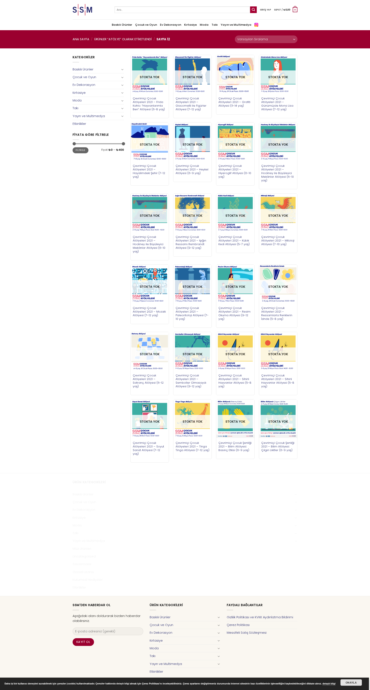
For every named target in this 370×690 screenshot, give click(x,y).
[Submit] (253, 9)
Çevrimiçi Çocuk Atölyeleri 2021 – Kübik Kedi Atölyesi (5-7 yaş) (234, 240)
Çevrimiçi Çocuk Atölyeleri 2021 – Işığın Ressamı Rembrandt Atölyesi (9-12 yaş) (191, 242)
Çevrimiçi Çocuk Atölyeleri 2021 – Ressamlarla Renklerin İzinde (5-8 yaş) (276, 313)
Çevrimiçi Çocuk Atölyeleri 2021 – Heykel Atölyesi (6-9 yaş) (192, 169)
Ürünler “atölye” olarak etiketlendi (123, 39)
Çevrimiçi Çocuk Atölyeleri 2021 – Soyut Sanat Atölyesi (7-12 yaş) (148, 448)
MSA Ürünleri (82, 549)
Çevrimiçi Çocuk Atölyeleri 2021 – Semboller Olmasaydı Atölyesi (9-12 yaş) (191, 381)
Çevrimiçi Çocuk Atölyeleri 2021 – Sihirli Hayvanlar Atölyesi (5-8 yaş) (234, 381)
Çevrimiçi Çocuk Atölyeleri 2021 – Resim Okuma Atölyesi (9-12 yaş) (234, 313)
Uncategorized (84, 556)
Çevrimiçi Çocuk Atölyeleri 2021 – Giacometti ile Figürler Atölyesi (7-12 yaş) (191, 104)
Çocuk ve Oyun (146, 25)
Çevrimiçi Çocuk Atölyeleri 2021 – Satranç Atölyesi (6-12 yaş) (148, 381)
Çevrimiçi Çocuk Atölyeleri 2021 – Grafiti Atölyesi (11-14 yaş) (234, 102)
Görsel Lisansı (83, 572)
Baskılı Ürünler (122, 25)
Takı (215, 25)
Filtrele (80, 150)
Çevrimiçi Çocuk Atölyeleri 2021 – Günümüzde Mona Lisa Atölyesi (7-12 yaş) (277, 104)
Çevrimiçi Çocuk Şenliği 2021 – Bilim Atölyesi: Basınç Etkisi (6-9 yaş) (235, 446)
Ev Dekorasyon (170, 25)
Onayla (351, 682)
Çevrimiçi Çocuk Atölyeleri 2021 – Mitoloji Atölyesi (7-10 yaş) (277, 240)
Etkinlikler (79, 124)
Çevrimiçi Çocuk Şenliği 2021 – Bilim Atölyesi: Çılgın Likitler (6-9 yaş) (277, 446)
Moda (204, 25)
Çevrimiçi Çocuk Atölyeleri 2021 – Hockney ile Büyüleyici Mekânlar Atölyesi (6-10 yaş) (277, 173)
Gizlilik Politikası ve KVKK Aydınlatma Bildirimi (260, 617)
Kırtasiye (190, 25)
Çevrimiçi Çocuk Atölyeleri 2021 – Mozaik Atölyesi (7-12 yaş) (149, 311)
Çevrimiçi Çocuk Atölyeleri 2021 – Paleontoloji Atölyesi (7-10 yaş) (192, 313)
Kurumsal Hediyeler (88, 580)
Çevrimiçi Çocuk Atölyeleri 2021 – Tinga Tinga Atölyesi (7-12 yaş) (192, 446)
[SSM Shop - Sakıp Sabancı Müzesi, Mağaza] (90, 9)
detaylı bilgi (329, 683)
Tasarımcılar (82, 564)
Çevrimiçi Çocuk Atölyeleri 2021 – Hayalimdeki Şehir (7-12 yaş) (149, 171)
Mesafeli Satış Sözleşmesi (247, 632)
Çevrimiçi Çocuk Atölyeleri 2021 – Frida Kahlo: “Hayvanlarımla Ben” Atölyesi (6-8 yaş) (149, 104)
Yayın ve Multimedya (236, 25)
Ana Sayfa (81, 39)
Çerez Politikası (238, 625)
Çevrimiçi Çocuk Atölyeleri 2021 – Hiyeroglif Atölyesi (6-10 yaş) (234, 171)
